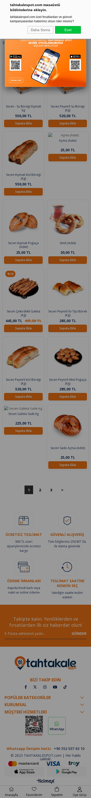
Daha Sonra (40, 30)
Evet (68, 30)
